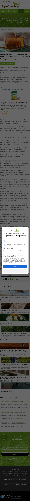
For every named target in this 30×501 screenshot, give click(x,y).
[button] (15, 248)
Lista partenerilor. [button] (14, 256)
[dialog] (15, 250)
